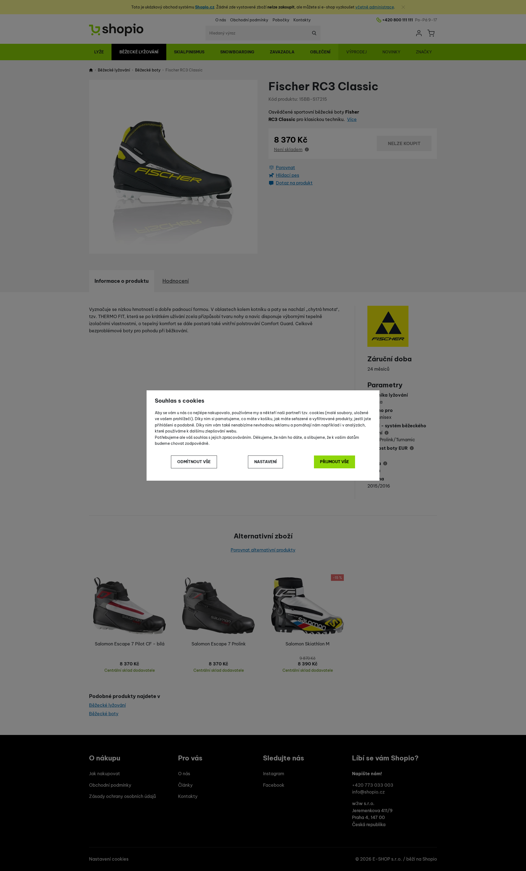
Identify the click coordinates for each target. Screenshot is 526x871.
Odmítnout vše (194, 461)
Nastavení (265, 461)
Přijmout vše (334, 461)
